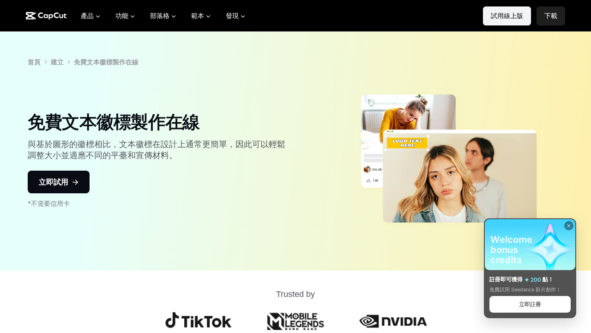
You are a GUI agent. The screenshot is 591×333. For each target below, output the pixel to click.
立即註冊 (530, 304)
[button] (551, 15)
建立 (57, 62)
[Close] (568, 225)
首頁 (34, 62)
